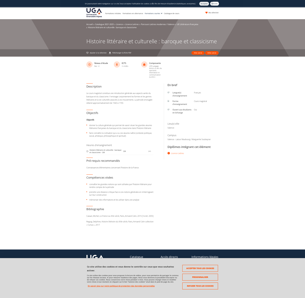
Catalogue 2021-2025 (104, 24)
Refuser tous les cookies (200, 286)
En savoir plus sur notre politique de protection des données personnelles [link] (121, 286)
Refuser (214, 4)
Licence (119, 24)
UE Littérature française (187, 24)
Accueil (89, 24)
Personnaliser (200, 277)
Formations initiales (113, 13)
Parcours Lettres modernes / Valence (158, 24)
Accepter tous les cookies (200, 268)
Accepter (204, 4)
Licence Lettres (132, 24)
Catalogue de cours (171, 13)
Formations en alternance (133, 13)
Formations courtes (152, 13)
